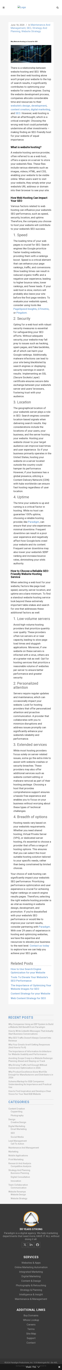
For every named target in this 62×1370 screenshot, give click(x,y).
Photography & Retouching (31, 1285)
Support (31, 1338)
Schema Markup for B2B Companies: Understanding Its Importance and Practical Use (29, 1084)
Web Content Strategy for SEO (28, 998)
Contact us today (39, 945)
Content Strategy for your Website (30, 993)
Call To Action (17, 1144)
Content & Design (31, 1280)
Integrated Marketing (31, 1271)
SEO (29, 27)
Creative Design (18, 1122)
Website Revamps (17, 1191)
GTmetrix (43, 308)
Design (11, 1119)
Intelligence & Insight (31, 1294)
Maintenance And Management (23, 1147)
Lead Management (17, 1141)
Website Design (18, 1194)
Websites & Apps (31, 1262)
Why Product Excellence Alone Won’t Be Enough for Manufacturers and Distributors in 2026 (30, 1075)
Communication (18, 1188)
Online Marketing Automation (31, 1267)
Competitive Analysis (21, 1166)
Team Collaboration (18, 1185)
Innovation (16, 1181)
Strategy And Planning (19, 1170)
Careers (31, 1324)
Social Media (17, 1137)
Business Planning (20, 1173)
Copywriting (16, 1111)
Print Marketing (15, 1159)
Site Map (31, 1333)
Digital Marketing (16, 1126)
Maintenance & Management (31, 1298)
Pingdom (21, 312)
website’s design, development (29, 105)
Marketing (13, 1151)
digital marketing (40, 109)
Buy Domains (31, 1315)
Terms (31, 1329)
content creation (20, 109)
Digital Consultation (20, 1177)
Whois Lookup (31, 1319)
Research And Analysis (19, 1163)
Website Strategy (31, 31)
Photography (17, 1115)
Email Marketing (19, 1129)
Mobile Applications (18, 1155)
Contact (31, 1342)
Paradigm (33, 521)
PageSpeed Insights (25, 308)
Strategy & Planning (31, 1289)
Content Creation (16, 1108)
